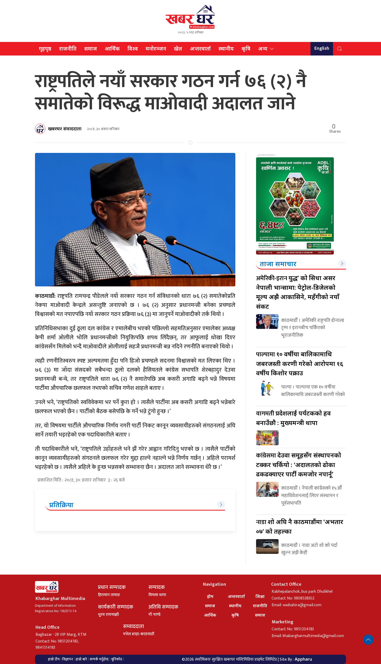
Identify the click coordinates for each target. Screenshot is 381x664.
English (321, 48)
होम (210, 596)
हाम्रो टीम (54, 659)
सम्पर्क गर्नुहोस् (99, 659)
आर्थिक (112, 48)
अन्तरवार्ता (200, 48)
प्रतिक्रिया (61, 504)
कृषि (246, 48)
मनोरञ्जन (156, 48)
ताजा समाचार (278, 263)
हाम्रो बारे (81, 659)
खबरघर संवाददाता (64, 128)
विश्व (133, 48)
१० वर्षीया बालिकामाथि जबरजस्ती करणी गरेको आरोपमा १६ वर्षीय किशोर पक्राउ (299, 363)
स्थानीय (226, 48)
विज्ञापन (67, 659)
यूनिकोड (116, 659)
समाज (90, 48)
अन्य (262, 48)
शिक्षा (260, 596)
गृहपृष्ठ (45, 48)
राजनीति (67, 48)
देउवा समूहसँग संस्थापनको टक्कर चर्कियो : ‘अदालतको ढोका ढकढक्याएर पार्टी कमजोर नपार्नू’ (298, 464)
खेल (178, 48)
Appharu (303, 659)
